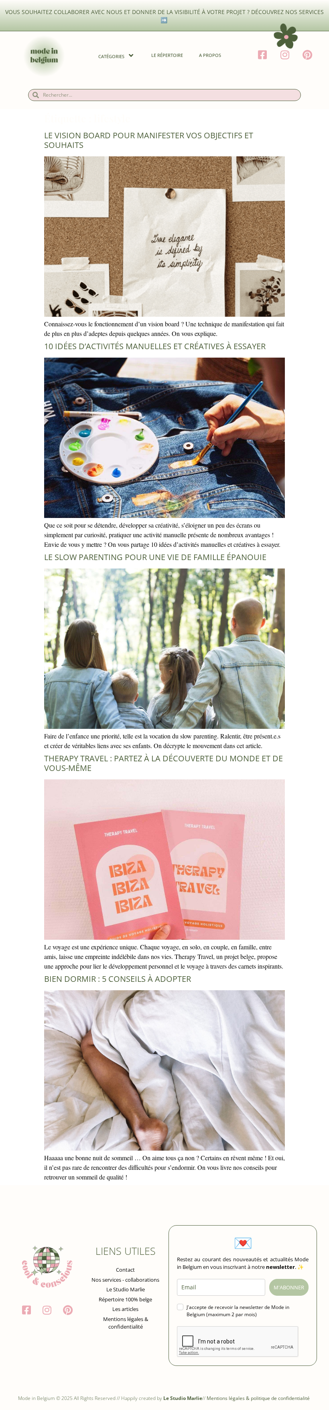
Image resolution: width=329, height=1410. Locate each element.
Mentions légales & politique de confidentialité (259, 1398)
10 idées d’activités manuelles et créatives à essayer (156, 346)
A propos (210, 55)
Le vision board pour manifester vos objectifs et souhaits (148, 140)
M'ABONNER (289, 1287)
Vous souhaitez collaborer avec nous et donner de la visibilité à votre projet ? (128, 12)
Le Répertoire (167, 55)
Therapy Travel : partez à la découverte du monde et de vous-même (163, 763)
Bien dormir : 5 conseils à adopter (117, 978)
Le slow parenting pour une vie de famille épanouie (155, 557)
